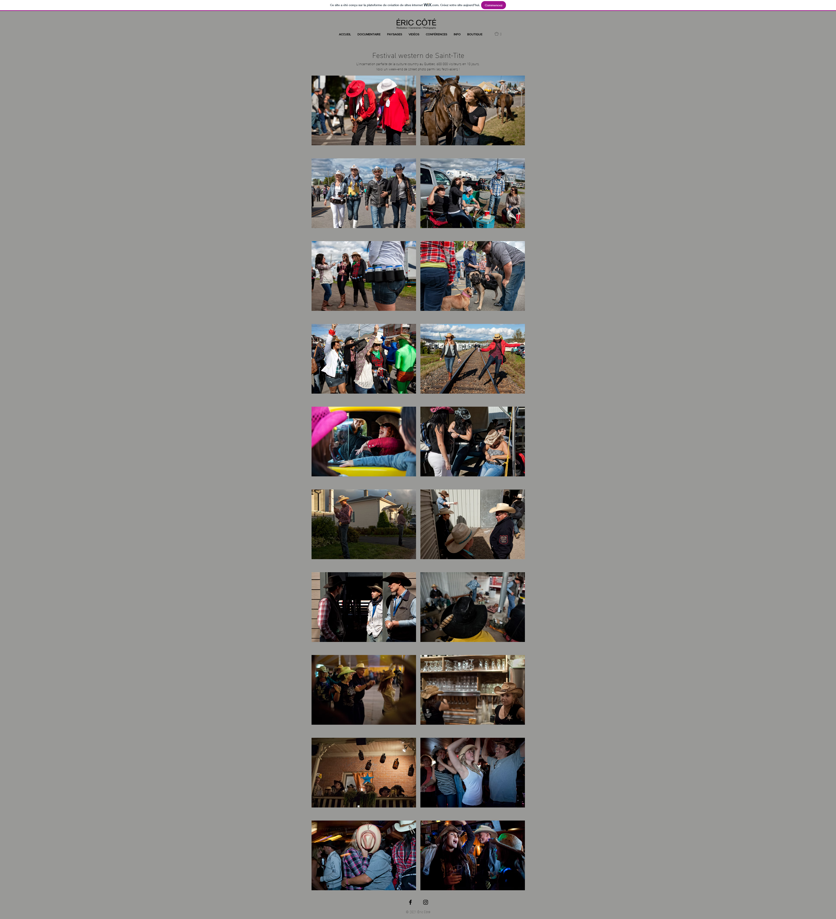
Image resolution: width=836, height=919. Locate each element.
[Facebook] (410, 902)
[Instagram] (425, 902)
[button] (369, 34)
